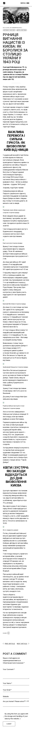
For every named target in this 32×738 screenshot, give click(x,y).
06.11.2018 (6, 27)
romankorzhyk (15, 27)
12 (13, 79)
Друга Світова (21, 30)
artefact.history (9, 30)
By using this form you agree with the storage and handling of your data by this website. (16, 716)
